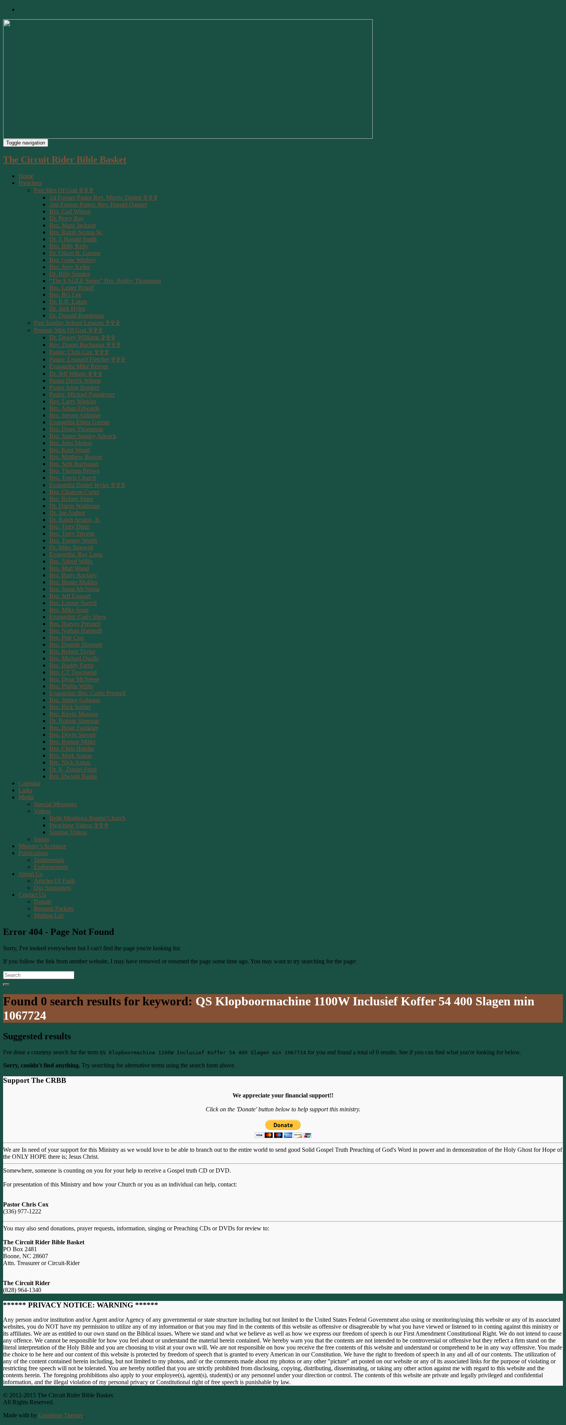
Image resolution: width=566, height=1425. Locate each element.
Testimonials (49, 860)
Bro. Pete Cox (66, 637)
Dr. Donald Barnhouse (76, 315)
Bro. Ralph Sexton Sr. (76, 232)
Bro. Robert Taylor (72, 651)
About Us (30, 873)
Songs (41, 839)
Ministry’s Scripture (42, 846)
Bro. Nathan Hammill (75, 630)
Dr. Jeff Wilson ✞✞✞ (75, 373)
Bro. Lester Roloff (71, 287)
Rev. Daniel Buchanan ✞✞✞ (85, 344)
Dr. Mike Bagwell (71, 547)
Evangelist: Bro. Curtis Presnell (87, 693)
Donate (43, 901)
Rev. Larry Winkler (72, 401)
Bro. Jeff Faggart (69, 596)
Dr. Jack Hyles (67, 308)
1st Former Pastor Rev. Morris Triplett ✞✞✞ (103, 197)
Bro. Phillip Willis (71, 686)
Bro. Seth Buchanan (74, 463)
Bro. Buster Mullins (73, 582)
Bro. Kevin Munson (73, 714)
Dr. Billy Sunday (69, 274)
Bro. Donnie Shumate (75, 644)
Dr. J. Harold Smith (73, 239)
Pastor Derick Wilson (75, 380)
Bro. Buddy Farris (71, 665)
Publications (33, 853)
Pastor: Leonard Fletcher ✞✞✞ (87, 359)
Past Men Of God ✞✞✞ (64, 190)
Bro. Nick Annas (69, 762)
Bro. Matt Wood (69, 568)
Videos (42, 811)
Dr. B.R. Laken (68, 301)
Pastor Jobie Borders (74, 387)
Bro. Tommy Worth (73, 540)
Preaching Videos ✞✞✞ (79, 825)
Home (25, 176)
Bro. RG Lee (65, 294)
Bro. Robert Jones (71, 499)
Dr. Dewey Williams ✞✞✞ (82, 337)
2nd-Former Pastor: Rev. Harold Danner (98, 204)
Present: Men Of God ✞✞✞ (68, 330)
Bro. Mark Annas (70, 755)
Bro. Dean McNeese (74, 679)
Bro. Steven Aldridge (75, 415)
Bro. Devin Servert (72, 734)
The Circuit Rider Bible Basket (64, 160)
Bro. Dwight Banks (73, 776)
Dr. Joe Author (67, 512)
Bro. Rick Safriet (69, 707)
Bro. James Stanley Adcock (82, 436)
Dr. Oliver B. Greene (74, 253)
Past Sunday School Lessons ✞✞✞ (77, 322)
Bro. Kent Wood (69, 450)
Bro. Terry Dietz (69, 526)
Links (25, 790)
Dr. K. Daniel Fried (73, 769)
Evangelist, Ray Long (75, 554)
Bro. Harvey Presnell (74, 623)
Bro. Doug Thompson (76, 429)
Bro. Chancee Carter (74, 492)
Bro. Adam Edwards (74, 408)
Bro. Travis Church (72, 477)
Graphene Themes (61, 1415)
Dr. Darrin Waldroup (74, 505)
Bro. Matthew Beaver (75, 457)
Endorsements (51, 867)
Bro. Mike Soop (69, 610)
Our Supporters (52, 887)
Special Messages (55, 804)
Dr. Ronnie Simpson (74, 721)
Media (26, 797)
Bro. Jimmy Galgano (74, 700)
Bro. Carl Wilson (69, 211)
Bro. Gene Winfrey (72, 260)
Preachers (30, 183)
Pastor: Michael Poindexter (82, 394)
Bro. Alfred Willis (70, 561)
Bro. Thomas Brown (74, 470)
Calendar (29, 783)
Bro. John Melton (70, 443)
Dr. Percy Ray (66, 218)
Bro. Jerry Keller (69, 267)
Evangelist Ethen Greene (79, 422)
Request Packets (54, 908)
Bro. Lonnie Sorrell (73, 603)
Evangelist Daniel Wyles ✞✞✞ (87, 485)
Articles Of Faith (54, 880)
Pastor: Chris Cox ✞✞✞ (79, 352)
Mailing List (49, 915)
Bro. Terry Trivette (72, 533)
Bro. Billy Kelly (69, 246)
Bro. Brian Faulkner (73, 727)
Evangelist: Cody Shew (78, 616)
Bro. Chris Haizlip (71, 748)
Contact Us (32, 894)
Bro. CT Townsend (73, 672)
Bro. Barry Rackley (73, 575)
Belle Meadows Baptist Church (87, 818)
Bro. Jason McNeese (74, 589)
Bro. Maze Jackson (72, 225)
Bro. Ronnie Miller (72, 741)
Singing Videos (68, 832)
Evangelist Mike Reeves (78, 366)
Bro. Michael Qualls (74, 658)
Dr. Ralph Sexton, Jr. (74, 519)
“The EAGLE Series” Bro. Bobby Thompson (105, 280)
